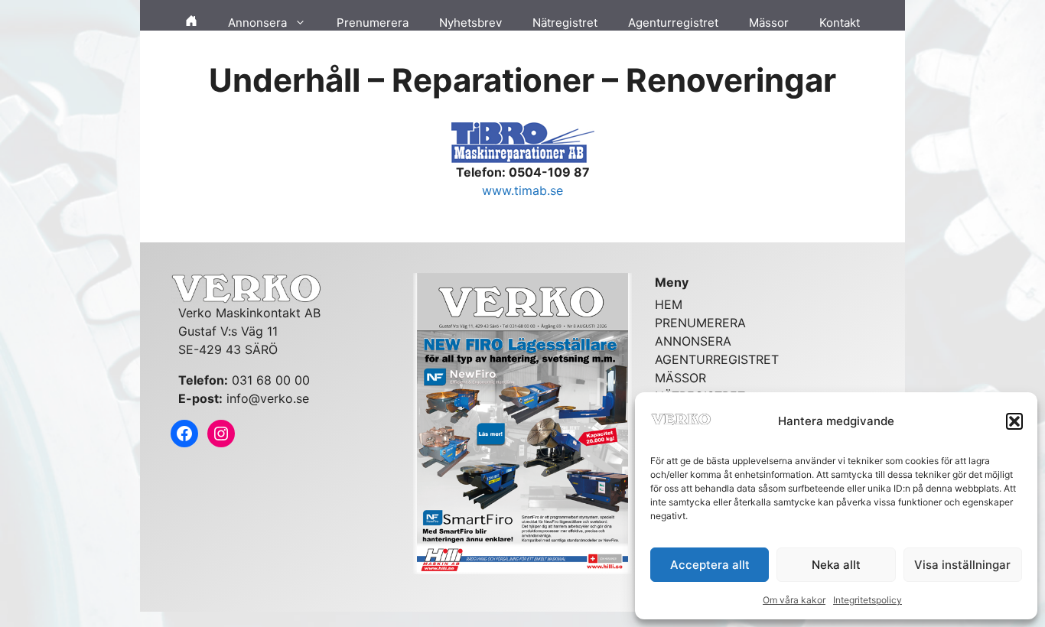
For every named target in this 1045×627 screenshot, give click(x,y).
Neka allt (836, 564)
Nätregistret (564, 22)
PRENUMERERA (700, 322)
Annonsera (257, 22)
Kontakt (839, 22)
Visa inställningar (962, 564)
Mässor (769, 22)
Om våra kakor (794, 600)
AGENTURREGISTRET (717, 359)
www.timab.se (522, 190)
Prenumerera (373, 22)
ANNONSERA (693, 341)
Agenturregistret (673, 22)
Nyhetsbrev (470, 22)
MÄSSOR (680, 377)
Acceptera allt (710, 564)
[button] (1014, 421)
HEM (668, 304)
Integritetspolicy (867, 600)
